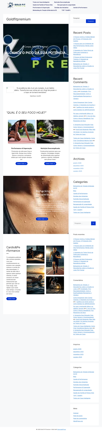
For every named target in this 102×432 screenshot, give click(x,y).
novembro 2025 (78, 168)
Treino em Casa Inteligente (41, 2)
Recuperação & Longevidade (66, 5)
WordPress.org (78, 421)
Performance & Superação (41, 7)
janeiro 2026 (77, 163)
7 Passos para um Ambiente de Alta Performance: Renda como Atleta (83, 45)
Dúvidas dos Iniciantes (61, 7)
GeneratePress (61, 429)
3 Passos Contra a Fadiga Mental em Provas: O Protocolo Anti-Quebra (84, 39)
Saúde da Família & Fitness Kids (43, 5)
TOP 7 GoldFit (66, 10)
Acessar (75, 413)
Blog (74, 191)
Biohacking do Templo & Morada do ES (45, 10)
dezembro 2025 (78, 166)
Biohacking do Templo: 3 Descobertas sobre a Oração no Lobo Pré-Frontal (83, 66)
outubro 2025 (77, 171)
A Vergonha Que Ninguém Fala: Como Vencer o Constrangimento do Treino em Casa (84, 145)
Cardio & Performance (80, 7)
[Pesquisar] (93, 223)
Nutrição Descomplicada (62, 2)
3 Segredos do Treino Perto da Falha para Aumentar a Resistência (83, 52)
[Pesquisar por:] (82, 223)
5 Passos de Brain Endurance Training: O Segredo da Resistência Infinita (82, 59)
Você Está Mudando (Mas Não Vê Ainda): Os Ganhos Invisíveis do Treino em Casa (84, 132)
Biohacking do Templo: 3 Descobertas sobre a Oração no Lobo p (83, 89)
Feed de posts (77, 416)
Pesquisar (76, 18)
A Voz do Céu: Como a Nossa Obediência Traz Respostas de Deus (84, 118)
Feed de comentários (80, 418)
